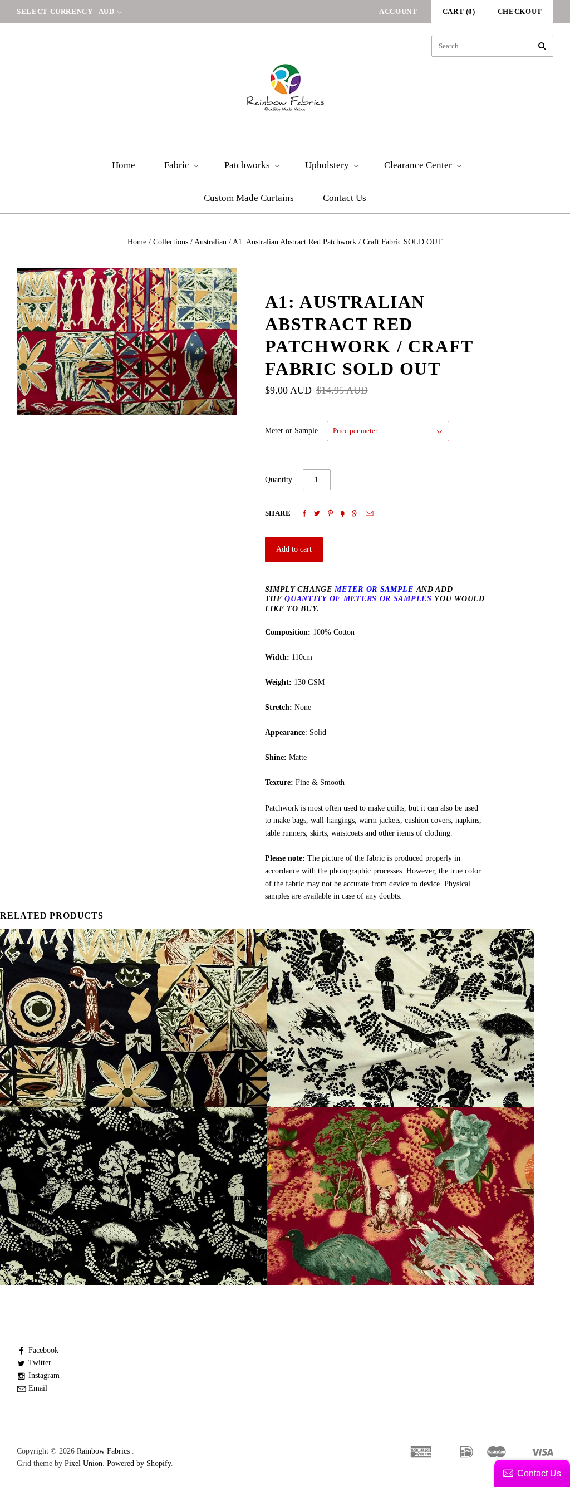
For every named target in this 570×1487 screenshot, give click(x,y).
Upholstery (327, 165)
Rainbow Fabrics (103, 1451)
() (459, 11)
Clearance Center (418, 165)
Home (123, 165)
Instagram (44, 1375)
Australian (210, 242)
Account (398, 11)
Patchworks (247, 165)
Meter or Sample (291, 430)
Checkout (520, 11)
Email (37, 1388)
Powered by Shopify (139, 1463)
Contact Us (344, 198)
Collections (170, 242)
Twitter (39, 1362)
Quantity (278, 479)
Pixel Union (83, 1463)
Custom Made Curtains (249, 198)
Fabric (176, 165)
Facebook (43, 1350)
